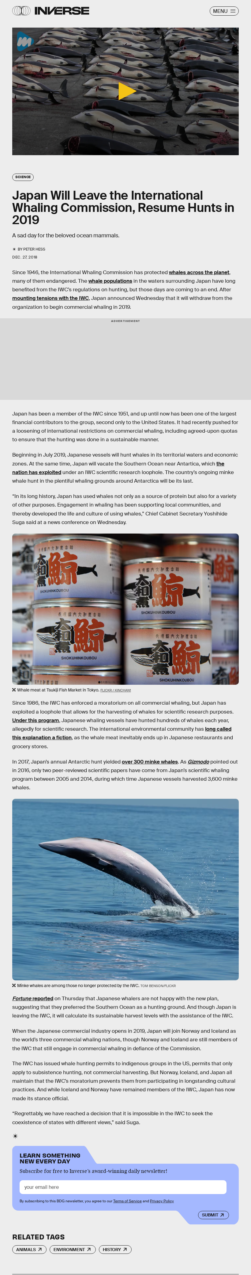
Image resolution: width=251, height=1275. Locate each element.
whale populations (110, 281)
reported (32, 998)
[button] (125, 91)
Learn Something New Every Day (50, 1157)
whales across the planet (199, 272)
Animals (26, 1249)
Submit (210, 1215)
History (112, 1249)
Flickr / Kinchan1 (115, 690)
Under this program (35, 720)
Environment (69, 1249)
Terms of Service (127, 1201)
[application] (125, 91)
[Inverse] (62, 11)
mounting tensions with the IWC (50, 298)
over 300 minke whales (150, 762)
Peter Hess (34, 249)
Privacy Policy (162, 1201)
